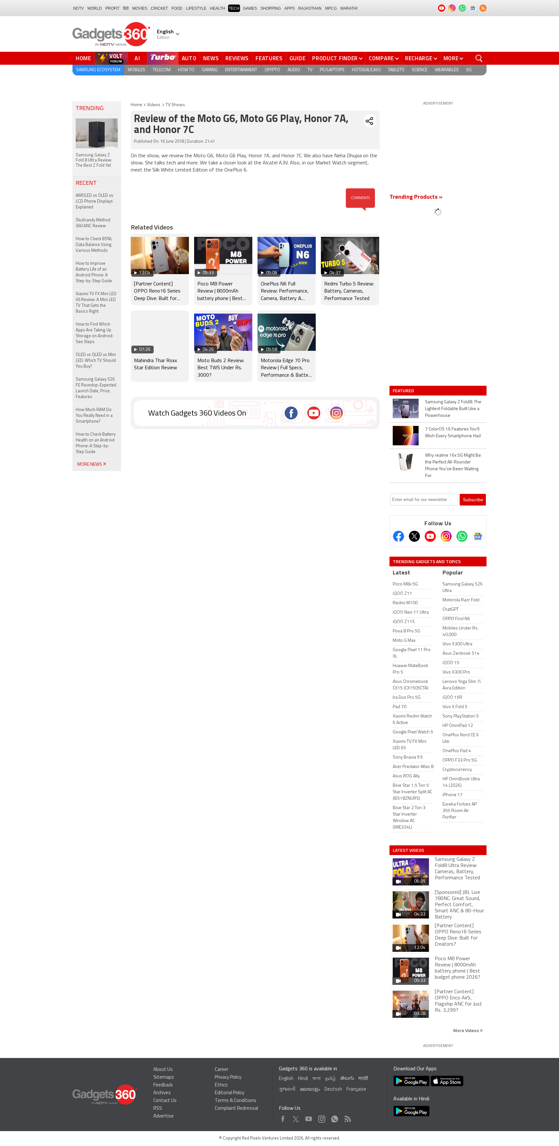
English (286, 1078)
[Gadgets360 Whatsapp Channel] (461, 536)
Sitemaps (163, 1077)
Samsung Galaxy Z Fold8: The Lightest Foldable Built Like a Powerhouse (453, 409)
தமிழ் (330, 1078)
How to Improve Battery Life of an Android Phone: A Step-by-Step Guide (94, 272)
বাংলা (316, 1078)
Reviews (237, 58)
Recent (86, 183)
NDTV (78, 8)
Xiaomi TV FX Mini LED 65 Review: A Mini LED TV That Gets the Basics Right (96, 303)
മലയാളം (310, 1089)
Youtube (309, 1117)
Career (221, 1069)
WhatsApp (335, 1117)
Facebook (283, 1117)
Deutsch (333, 1089)
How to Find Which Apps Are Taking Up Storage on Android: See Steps (94, 333)
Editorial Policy (229, 1093)
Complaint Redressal (236, 1108)
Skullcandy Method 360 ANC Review (93, 223)
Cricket (159, 8)
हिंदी (126, 8)
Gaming (210, 70)
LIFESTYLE (196, 8)
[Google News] (477, 536)
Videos (153, 105)
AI (137, 58)
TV (310, 70)
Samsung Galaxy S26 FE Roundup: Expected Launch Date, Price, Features (96, 388)
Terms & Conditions (235, 1100)
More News (90, 464)
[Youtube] (430, 536)
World (94, 8)
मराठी (363, 1078)
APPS (289, 8)
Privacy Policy (228, 1077)
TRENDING (90, 109)
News (211, 58)
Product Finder (335, 58)
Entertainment (241, 70)
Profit (112, 8)
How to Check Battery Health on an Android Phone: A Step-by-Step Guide (95, 443)
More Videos (466, 1030)
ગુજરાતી (287, 1089)
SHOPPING (270, 8)
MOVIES (139, 8)
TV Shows (175, 105)
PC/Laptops (332, 70)
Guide (298, 58)
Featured (404, 390)
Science (419, 70)
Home (83, 58)
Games (250, 8)
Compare (381, 58)
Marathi (348, 8)
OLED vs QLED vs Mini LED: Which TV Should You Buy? (96, 361)
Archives (162, 1093)
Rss (347, 1117)
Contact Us (165, 1100)
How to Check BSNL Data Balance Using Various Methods (94, 245)
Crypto (272, 70)
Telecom (161, 70)
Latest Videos (408, 850)
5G (469, 70)
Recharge (419, 58)
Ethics (221, 1085)
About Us (163, 1069)
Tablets (396, 70)
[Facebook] (398, 536)
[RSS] (483, 8)
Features (269, 58)
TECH (234, 8)
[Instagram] (446, 536)
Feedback (163, 1085)
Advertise (163, 1116)
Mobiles (136, 70)
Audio (294, 70)
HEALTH (217, 8)
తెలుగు (347, 1078)
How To (186, 70)
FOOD (176, 8)
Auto (189, 58)
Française (356, 1089)
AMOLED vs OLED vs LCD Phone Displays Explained (94, 201)
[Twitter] (414, 536)
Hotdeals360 (366, 70)
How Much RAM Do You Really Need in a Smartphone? (94, 416)
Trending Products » (416, 197)
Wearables (447, 70)
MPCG (331, 8)
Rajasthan (310, 8)
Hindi (303, 1078)
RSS (157, 1108)
